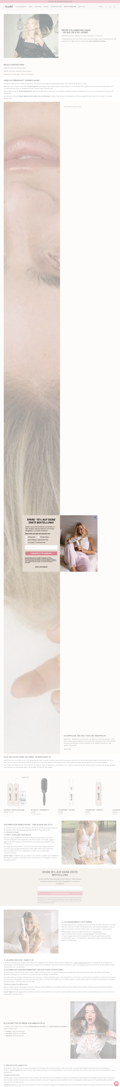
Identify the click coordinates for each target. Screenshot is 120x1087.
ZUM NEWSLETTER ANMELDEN (41, 553)
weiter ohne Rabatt (41, 567)
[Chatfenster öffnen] (116, 1083)
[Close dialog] (95, 517)
